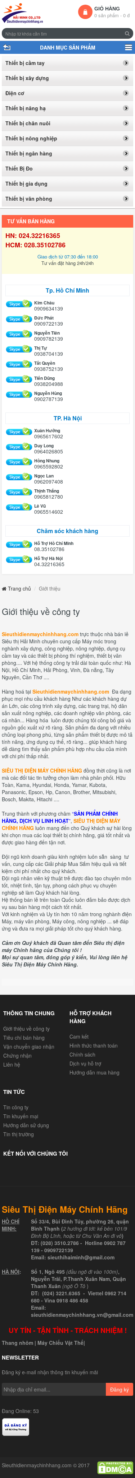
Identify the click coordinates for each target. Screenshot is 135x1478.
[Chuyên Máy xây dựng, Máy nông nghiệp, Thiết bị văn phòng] (22, 13)
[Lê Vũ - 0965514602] (19, 507)
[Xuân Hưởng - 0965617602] (19, 432)
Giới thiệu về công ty (26, 1028)
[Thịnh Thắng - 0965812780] (19, 492)
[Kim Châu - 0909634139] (19, 304)
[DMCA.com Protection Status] (115, 1466)
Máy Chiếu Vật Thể (60, 1342)
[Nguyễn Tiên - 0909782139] (19, 334)
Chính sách (82, 1054)
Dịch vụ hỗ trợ (85, 1063)
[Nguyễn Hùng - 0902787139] (19, 394)
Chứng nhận (17, 1055)
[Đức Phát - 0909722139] (19, 319)
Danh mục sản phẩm (128, 47)
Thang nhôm (17, 1342)
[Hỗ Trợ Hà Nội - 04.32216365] (19, 559)
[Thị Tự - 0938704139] (19, 349)
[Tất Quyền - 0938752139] (19, 364)
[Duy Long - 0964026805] (19, 447)
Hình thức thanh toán (93, 1045)
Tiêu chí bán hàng (24, 1037)
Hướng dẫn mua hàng (94, 1072)
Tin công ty (15, 1107)
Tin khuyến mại (20, 1116)
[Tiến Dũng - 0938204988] (19, 379)
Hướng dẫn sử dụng (26, 1125)
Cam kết (79, 1036)
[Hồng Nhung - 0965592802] (19, 462)
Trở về (6, 47)
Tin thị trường (18, 1134)
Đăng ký (119, 1389)
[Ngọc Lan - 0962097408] (19, 477)
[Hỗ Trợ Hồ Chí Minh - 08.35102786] (19, 544)
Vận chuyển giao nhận (28, 1046)
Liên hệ (11, 1064)
